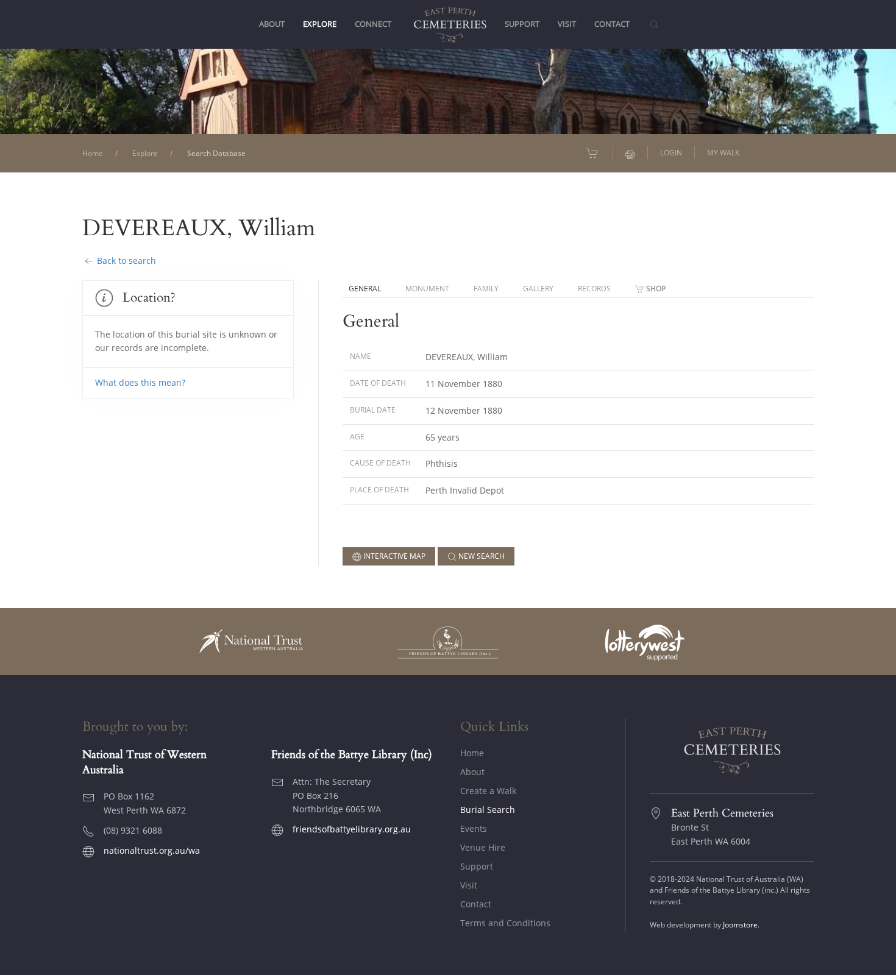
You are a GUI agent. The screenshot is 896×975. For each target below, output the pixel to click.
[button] (653, 24)
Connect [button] (373, 24)
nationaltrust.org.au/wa (152, 850)
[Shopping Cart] (593, 153)
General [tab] (365, 288)
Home (472, 753)
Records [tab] (594, 288)
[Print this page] (630, 153)
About (472, 772)
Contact (612, 24)
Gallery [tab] (538, 288)
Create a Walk (488, 790)
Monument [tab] (427, 288)
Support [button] (522, 24)
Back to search (125, 260)
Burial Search (487, 809)
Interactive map (393, 556)
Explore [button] (319, 24)
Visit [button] (567, 24)
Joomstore (740, 925)
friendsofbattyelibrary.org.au (352, 829)
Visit (468, 885)
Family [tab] (486, 288)
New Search (481, 556)
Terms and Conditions (505, 923)
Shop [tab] (656, 288)
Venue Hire (482, 847)
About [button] (272, 24)
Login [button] (671, 152)
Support (476, 866)
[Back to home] (448, 24)
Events (473, 828)
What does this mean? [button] (140, 382)
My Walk (723, 152)
